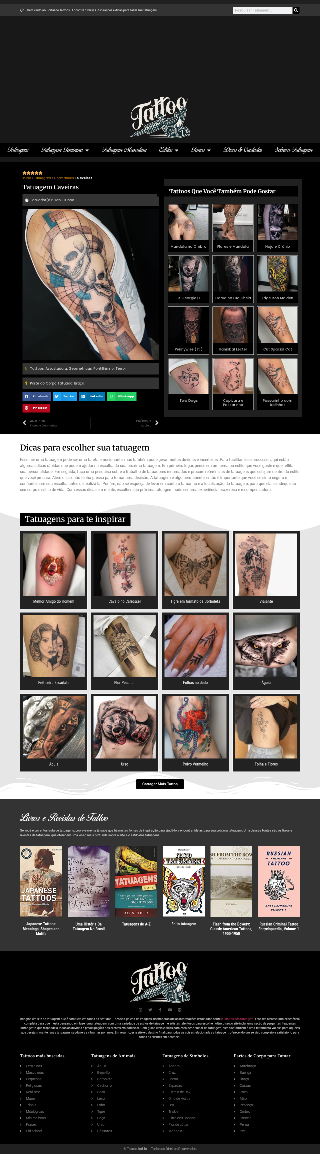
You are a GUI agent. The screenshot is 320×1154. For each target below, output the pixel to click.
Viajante (266, 601)
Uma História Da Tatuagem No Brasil (89, 926)
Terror (121, 368)
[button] (36, 396)
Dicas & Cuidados (243, 150)
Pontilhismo (104, 368)
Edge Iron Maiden (277, 298)
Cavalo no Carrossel (124, 601)
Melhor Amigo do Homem (53, 601)
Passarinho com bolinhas (277, 402)
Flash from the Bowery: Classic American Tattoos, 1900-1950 (231, 929)
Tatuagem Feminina (62, 150)
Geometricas (64, 178)
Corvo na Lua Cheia (233, 298)
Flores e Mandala (233, 246)
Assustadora (56, 368)
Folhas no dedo (195, 682)
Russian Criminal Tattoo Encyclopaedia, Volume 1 (278, 926)
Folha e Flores (266, 764)
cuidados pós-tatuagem (237, 1019)
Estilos (166, 150)
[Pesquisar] (296, 10)
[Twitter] (150, 1010)
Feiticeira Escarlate (54, 682)
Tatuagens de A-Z (136, 924)
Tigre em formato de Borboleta (195, 601)
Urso (124, 764)
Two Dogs (189, 400)
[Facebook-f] (160, 1010)
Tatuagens (18, 150)
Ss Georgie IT (188, 298)
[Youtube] (170, 1010)
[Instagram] (140, 1010)
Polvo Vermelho (195, 764)
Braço (79, 383)
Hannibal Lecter (233, 349)
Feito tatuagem (184, 924)
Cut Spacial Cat (277, 349)
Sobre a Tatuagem (293, 150)
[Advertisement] (160, 59)
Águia (266, 682)
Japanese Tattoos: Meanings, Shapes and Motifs (41, 929)
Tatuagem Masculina (124, 150)
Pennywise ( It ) (188, 349)
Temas (198, 150)
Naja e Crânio (277, 246)
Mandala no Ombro (188, 246)
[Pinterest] (180, 1010)
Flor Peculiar (124, 682)
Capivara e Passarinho (233, 402)
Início (26, 178)
